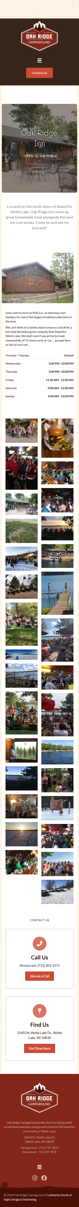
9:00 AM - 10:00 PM (60, 396)
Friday (10, 380)
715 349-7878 (47, 1152)
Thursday (11, 371)
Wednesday (13, 363)
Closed (68, 355)
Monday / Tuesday (17, 355)
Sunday (10, 396)
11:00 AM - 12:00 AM (59, 380)
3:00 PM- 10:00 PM (61, 363)
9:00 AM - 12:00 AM (60, 388)
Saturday (11, 388)
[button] (39, 976)
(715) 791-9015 (49, 1147)
